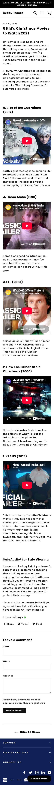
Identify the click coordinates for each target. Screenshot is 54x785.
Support (9, 742)
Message (8, 676)
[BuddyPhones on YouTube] (49, 772)
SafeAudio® (12, 559)
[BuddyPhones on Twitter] (30, 772)
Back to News (30, 732)
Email (6, 661)
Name (6, 646)
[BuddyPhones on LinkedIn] (43, 772)
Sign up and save (15, 752)
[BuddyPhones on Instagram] (37, 772)
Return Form (39, 778)
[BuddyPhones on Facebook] (24, 772)
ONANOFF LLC (12, 762)
